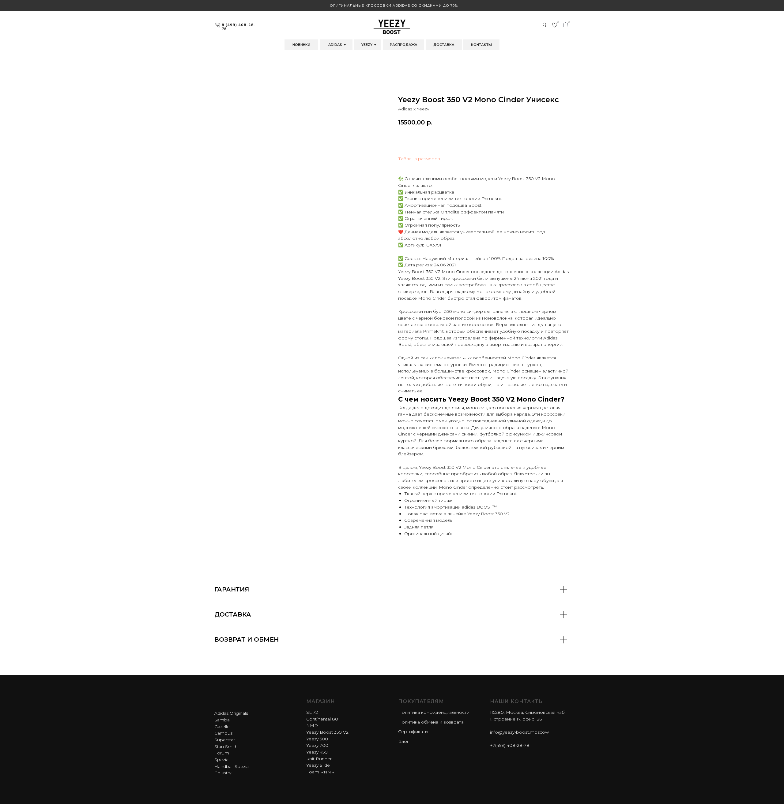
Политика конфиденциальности (433, 712)
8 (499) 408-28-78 (239, 27)
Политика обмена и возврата (431, 722)
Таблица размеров (419, 158)
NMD (312, 725)
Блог (403, 741)
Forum (221, 753)
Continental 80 (322, 719)
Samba (222, 720)
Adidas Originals (231, 713)
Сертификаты (413, 731)
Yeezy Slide (318, 765)
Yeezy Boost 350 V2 (327, 732)
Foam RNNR (320, 772)
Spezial (221, 759)
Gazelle (222, 726)
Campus (223, 733)
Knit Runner (319, 758)
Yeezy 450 (317, 752)
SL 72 (312, 712)
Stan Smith (226, 746)
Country (222, 773)
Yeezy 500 (317, 739)
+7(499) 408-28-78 (510, 745)
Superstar (224, 740)
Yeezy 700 (317, 745)
